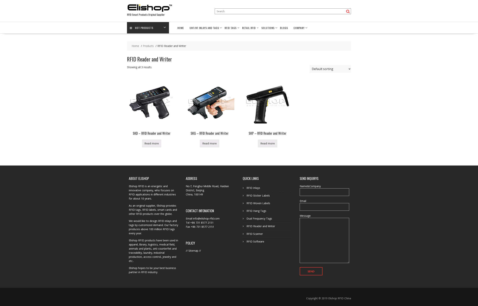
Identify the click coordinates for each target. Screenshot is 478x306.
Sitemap (193, 250)
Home (180, 28)
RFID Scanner (254, 234)
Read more (152, 143)
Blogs (284, 28)
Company (299, 28)
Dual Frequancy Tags (259, 218)
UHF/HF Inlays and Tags (204, 28)
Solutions (267, 28)
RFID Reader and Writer (260, 226)
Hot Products (144, 28)
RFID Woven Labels (258, 203)
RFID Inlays (253, 188)
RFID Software (255, 241)
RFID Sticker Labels (258, 195)
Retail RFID (249, 28)
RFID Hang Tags (256, 211)
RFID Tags (231, 28)
